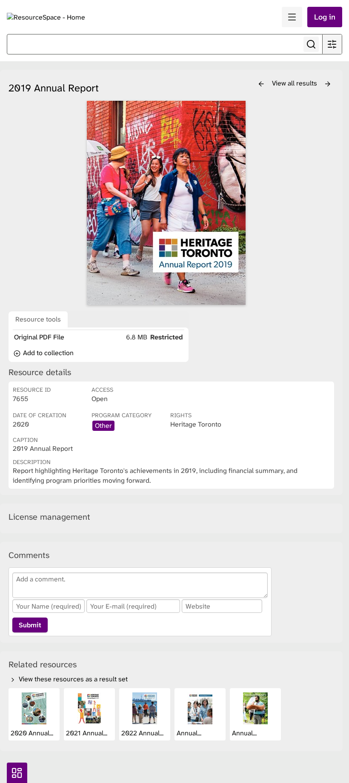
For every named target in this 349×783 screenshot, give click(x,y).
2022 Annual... (143, 733)
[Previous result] (261, 84)
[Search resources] (311, 44)
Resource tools (38, 319)
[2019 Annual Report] (166, 203)
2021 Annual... (87, 733)
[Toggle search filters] (332, 44)
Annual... (190, 733)
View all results (295, 83)
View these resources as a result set (72, 679)
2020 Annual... (33, 733)
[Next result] (327, 84)
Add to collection (47, 352)
